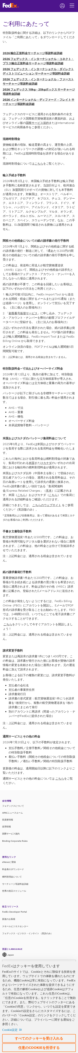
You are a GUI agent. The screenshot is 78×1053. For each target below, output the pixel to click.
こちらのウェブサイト (46, 505)
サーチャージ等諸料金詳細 (15, 884)
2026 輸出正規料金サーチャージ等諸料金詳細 (32, 53)
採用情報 (6, 826)
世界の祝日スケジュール (14, 890)
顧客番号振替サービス (23, 313)
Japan (10, 954)
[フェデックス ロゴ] (12, 5)
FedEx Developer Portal (14, 911)
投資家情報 (7, 819)
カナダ (47, 463)
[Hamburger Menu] (72, 2)
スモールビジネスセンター (15, 926)
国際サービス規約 (37, 123)
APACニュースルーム (12, 812)
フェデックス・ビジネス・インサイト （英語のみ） (27, 933)
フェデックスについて (13, 805)
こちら (38, 163)
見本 (49, 490)
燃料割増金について (12, 876)
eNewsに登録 (9, 862)
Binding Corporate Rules (15, 841)
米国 (31, 463)
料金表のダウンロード (13, 869)
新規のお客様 (8, 919)
